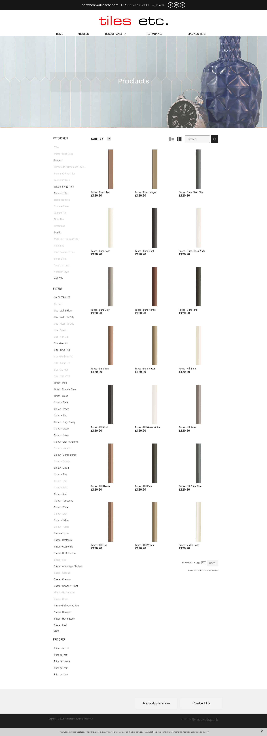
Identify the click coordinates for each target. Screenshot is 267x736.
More (56, 631)
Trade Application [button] (156, 703)
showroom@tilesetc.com (100, 4)
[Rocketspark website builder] (199, 719)
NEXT (212, 563)
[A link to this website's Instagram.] (176, 4)
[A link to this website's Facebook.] (170, 4)
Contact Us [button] (201, 703)
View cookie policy (200, 732)
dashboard (70, 718)
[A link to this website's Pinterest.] (182, 4)
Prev (197, 562)
